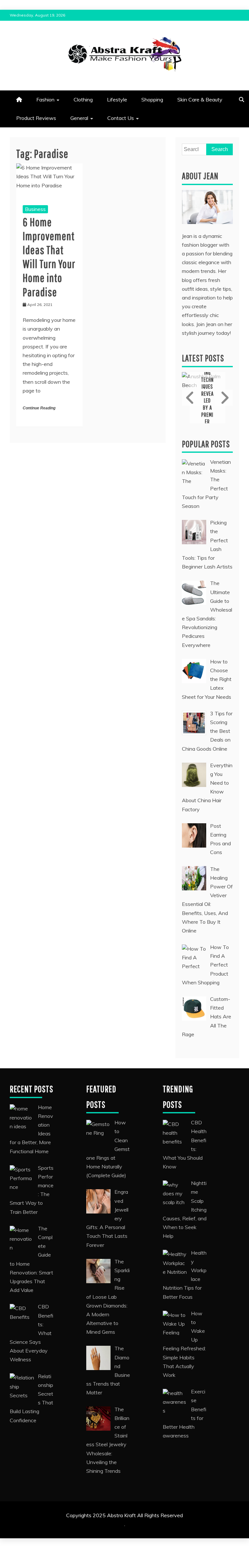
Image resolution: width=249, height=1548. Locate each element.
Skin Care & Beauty (199, 99)
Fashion (45, 99)
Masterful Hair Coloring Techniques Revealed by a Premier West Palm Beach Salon (207, 397)
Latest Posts (203, 358)
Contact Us (120, 118)
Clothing (83, 99)
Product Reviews (36, 118)
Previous (191, 398)
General (79, 118)
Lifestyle (117, 99)
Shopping (152, 99)
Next (224, 398)
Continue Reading (39, 408)
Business (35, 209)
